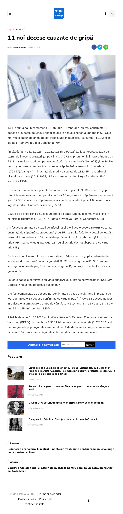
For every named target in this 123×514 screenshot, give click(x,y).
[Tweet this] (99, 47)
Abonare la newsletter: (43, 344)
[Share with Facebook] (94, 47)
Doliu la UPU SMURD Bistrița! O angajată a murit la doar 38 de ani (66, 402)
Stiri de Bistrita (20, 47)
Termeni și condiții (49, 494)
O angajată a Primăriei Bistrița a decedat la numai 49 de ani (62, 419)
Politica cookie (27, 499)
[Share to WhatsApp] (105, 47)
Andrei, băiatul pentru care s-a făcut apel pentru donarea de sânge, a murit (68, 388)
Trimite (90, 345)
